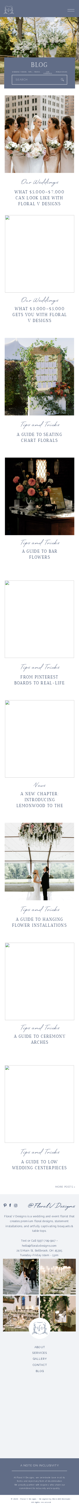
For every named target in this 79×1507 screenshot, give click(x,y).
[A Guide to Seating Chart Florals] (39, 376)
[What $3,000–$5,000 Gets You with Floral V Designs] (39, 254)
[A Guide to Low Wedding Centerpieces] (39, 1104)
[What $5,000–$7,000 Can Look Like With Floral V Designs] (39, 134)
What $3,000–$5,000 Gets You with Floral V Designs (40, 314)
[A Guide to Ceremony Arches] (39, 981)
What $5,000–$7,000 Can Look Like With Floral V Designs (39, 197)
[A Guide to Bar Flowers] (39, 496)
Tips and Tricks (39, 425)
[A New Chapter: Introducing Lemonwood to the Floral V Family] (39, 739)
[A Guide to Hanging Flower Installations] (39, 861)
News (39, 785)
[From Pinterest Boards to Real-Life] (39, 619)
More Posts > (65, 1187)
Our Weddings (39, 182)
